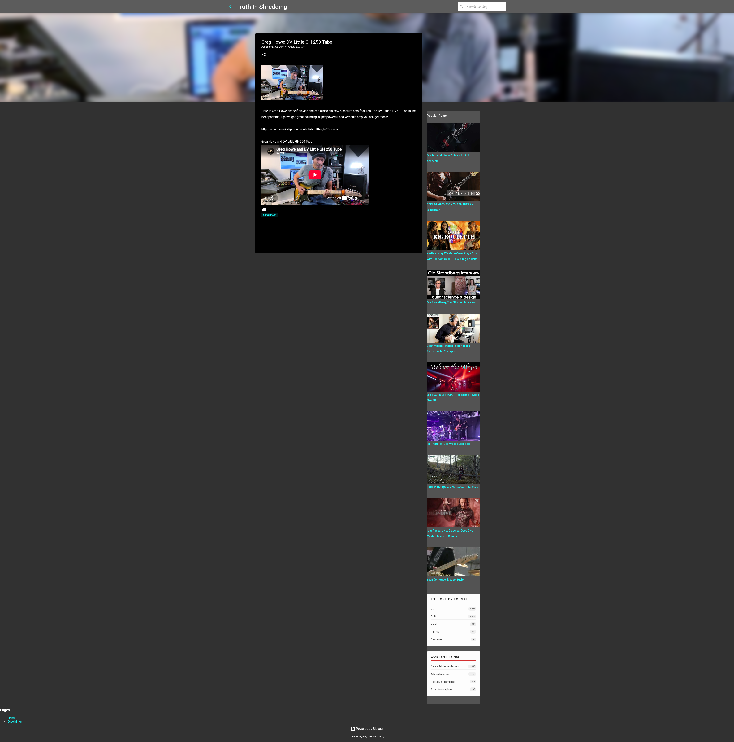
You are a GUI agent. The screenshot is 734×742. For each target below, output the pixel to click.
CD (453, 608)
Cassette (453, 639)
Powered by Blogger (369, 729)
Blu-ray (453, 631)
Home (12, 718)
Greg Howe (269, 215)
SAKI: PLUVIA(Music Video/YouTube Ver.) (452, 487)
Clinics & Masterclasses (453, 666)
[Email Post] (263, 210)
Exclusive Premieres (453, 681)
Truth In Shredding (261, 6)
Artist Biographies (453, 689)
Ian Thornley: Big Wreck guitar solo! (449, 443)
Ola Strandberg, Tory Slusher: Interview (451, 302)
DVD (453, 616)
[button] (263, 55)
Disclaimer (15, 721)
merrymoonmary (376, 736)
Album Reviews (453, 674)
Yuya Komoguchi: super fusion (446, 579)
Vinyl (453, 624)
